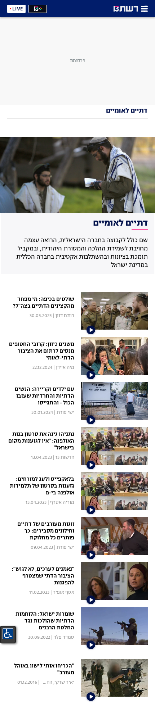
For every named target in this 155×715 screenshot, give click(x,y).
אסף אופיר (63, 592)
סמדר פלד (64, 637)
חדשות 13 (65, 457)
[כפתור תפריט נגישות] (8, 633)
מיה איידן (65, 368)
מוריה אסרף (62, 502)
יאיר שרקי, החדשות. (54, 682)
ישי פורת (65, 412)
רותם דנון (65, 316)
